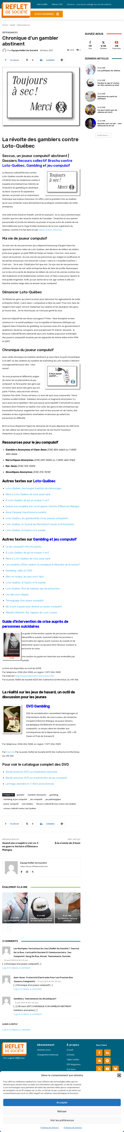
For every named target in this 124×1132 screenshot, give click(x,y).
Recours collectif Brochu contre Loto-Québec (56, 804)
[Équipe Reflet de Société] (4, 50)
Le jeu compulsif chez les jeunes (23, 546)
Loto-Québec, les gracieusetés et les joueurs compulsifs (37, 518)
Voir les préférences (62, 1120)
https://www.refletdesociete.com (34, 866)
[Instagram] (27, 871)
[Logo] (16, 10)
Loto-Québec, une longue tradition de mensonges (33, 488)
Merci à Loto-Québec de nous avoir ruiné (28, 494)
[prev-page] (4, 929)
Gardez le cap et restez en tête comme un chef (41, 920)
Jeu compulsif (36, 799)
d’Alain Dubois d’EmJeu (50, 230)
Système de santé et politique (67, 920)
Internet (10, 752)
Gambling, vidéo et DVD (19, 570)
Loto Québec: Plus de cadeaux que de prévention (33, 588)
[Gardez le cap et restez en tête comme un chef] (41, 907)
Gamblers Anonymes (37, 795)
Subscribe (117, 41)
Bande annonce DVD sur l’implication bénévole (31, 771)
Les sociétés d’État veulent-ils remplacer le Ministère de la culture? (43, 564)
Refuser (62, 1111)
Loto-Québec (44, 481)
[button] (119, 1075)
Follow (103, 41)
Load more (102, 135)
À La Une (15, 918)
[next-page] (9, 929)
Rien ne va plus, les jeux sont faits (25, 576)
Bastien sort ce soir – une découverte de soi (109, 125)
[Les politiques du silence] (15, 907)
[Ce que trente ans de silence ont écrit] (90, 109)
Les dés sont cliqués (17, 594)
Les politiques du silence (15, 921)
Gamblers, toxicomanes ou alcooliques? (35, 998)
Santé (12, 25)
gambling (54, 795)
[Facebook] (21, 871)
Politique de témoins (50, 1127)
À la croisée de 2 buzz (67, 843)
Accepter (62, 1102)
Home (5, 25)
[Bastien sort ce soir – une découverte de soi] (90, 123)
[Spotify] (107, 1061)
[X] (32, 871)
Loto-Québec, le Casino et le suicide (26, 530)
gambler (21, 795)
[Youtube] (107, 1069)
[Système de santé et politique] (67, 907)
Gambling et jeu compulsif (48, 165)
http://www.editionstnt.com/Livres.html (34, 676)
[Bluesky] (115, 1069)
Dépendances (23, 25)
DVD (65, 764)
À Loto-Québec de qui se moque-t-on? (27, 500)
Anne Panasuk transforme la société (26, 512)
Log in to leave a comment (16, 967)
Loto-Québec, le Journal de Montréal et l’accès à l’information (40, 524)
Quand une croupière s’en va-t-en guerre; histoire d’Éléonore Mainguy (20, 846)
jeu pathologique (53, 799)
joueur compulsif (11, 804)
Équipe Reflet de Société (24, 50)
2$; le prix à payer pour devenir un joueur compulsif (34, 606)
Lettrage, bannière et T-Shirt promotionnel (30, 783)
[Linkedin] (107, 1052)
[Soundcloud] (99, 1061)
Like (90, 41)
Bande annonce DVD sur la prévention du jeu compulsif (36, 777)
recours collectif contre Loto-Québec (20, 808)
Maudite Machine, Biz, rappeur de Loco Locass (31, 612)
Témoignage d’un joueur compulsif (25, 600)
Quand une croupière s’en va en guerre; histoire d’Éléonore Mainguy (42, 506)
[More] (61, 60)
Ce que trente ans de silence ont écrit (107, 111)
